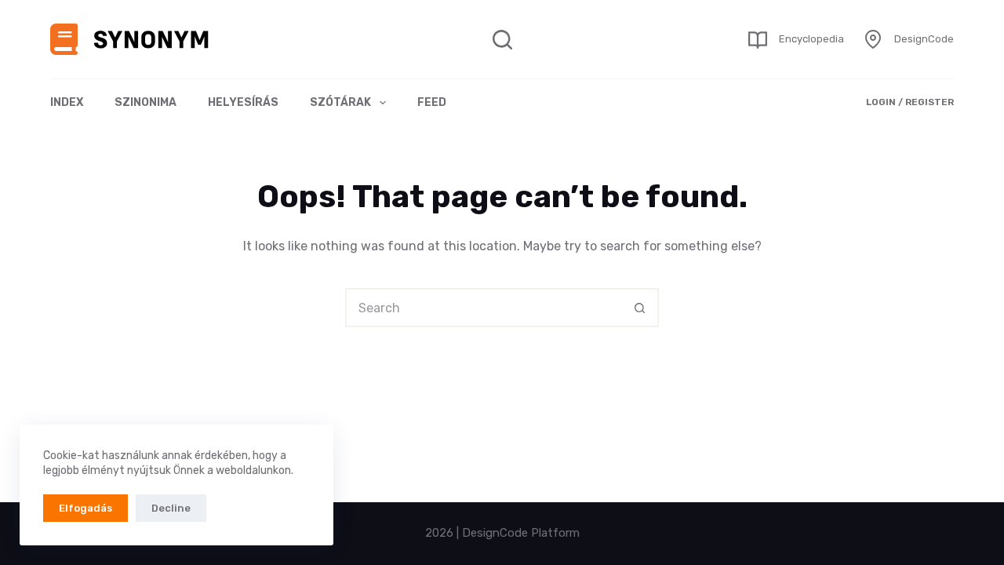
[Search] (502, 39)
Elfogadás (85, 508)
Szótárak (340, 102)
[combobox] (484, 307)
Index (66, 102)
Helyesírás (243, 102)
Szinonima (145, 102)
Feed (431, 102)
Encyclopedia (811, 39)
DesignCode (924, 39)
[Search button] (639, 308)
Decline (171, 508)
